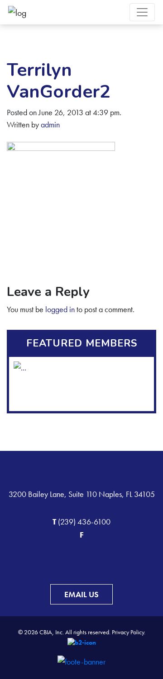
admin (50, 124)
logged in (60, 309)
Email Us (81, 594)
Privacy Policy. (128, 632)
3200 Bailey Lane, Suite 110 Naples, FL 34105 (82, 494)
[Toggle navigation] (142, 12)
